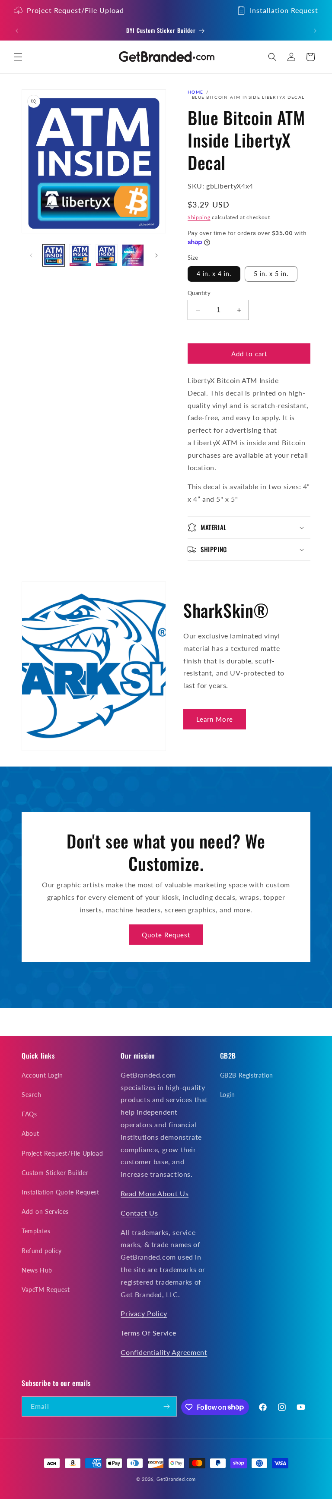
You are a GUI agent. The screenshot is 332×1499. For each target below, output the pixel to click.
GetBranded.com (176, 1479)
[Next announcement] (315, 30)
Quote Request (166, 935)
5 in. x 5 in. (271, 273)
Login (227, 1094)
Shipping (199, 217)
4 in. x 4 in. (214, 273)
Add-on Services (45, 1211)
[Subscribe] (166, 1406)
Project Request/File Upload (75, 10)
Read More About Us (154, 1193)
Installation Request (284, 10)
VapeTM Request (46, 1289)
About (30, 1133)
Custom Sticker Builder (55, 1172)
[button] (18, 56)
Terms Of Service (148, 1333)
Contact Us (139, 1213)
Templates (36, 1231)
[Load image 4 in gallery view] (107, 255)
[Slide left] (31, 255)
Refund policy (42, 1250)
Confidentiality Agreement (164, 1352)
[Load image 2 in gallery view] (80, 255)
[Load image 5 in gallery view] (133, 255)
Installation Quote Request (60, 1192)
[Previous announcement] (16, 30)
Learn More (214, 719)
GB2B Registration (246, 1075)
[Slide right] (156, 255)
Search (32, 1094)
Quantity (199, 292)
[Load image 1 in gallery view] (54, 255)
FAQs (29, 1114)
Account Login (42, 1075)
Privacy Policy (144, 1313)
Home (195, 91)
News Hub (37, 1270)
